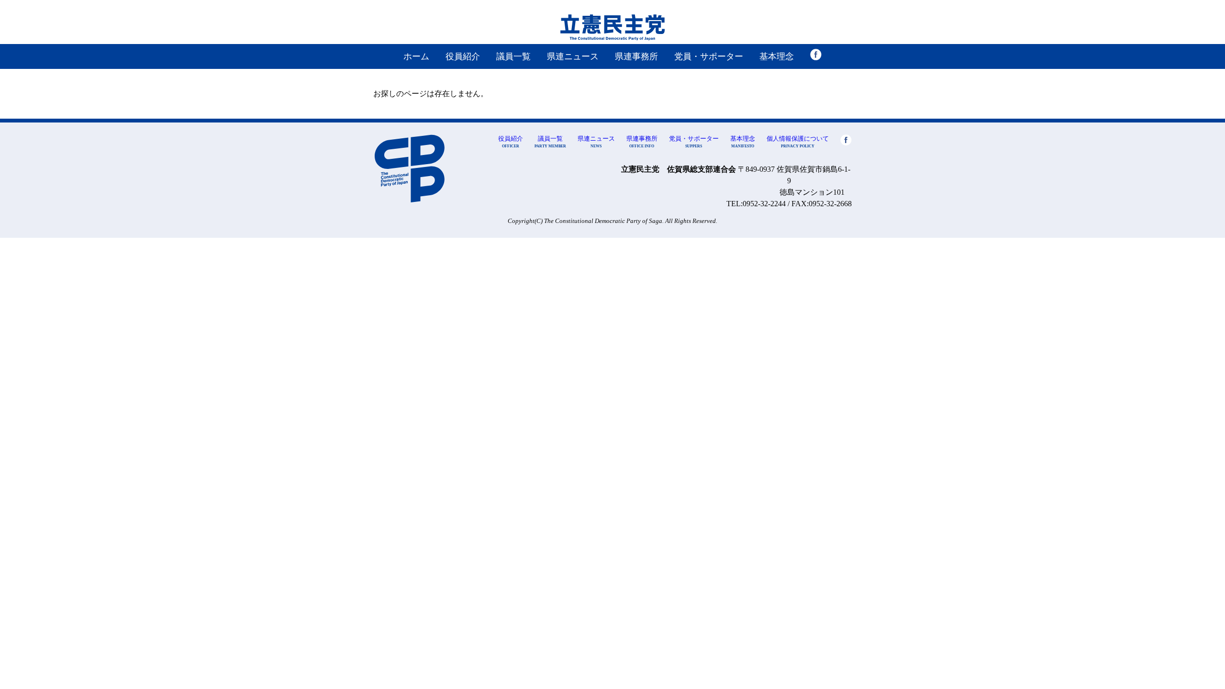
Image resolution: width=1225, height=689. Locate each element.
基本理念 (776, 56)
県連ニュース (573, 56)
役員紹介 (462, 56)
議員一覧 (513, 56)
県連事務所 (636, 56)
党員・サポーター (708, 56)
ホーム (416, 56)
